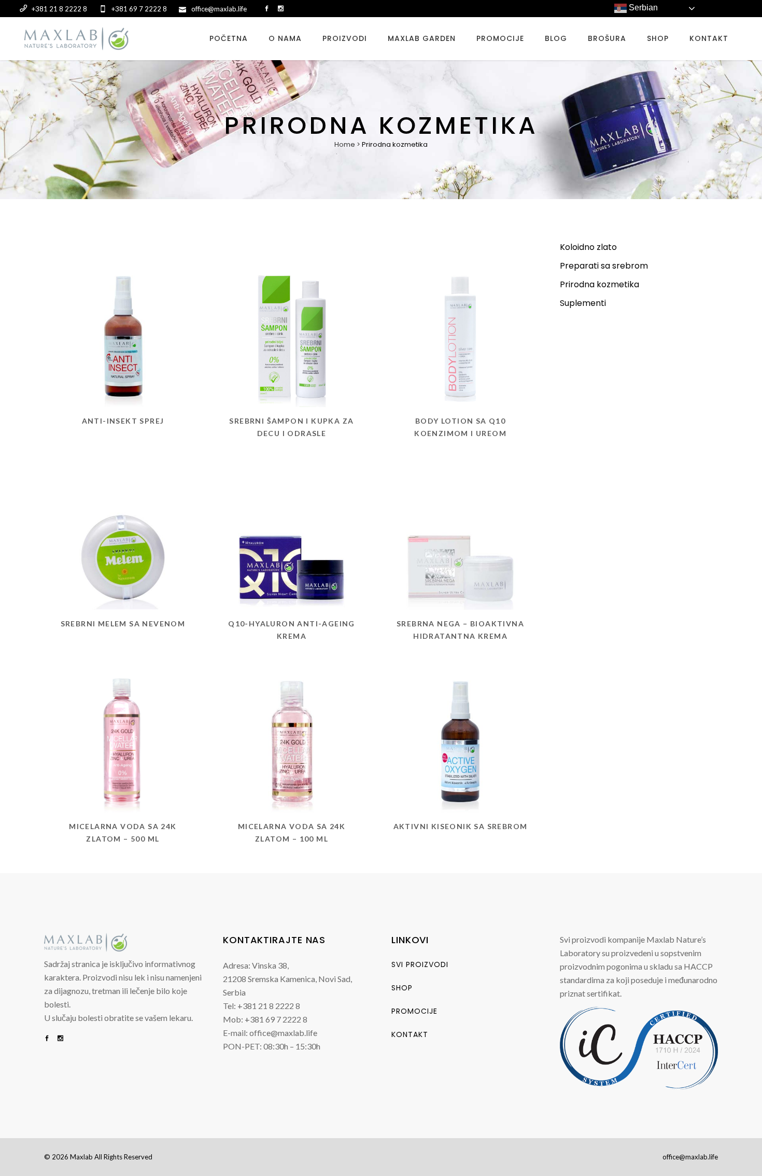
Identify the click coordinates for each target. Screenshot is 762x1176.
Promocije (414, 1011)
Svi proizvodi (419, 964)
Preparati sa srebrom (604, 266)
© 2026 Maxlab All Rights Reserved (98, 1157)
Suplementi (583, 303)
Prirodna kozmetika (599, 284)
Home (344, 144)
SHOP (402, 988)
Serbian (642, 7)
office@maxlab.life (690, 1157)
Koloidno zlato (588, 247)
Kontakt (409, 1034)
